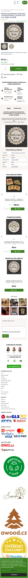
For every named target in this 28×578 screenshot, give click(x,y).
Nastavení (14, 570)
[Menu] (24, 2)
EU (1, 390)
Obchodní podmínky (5, 407)
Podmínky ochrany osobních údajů (8, 408)
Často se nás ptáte (5, 392)
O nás (2, 373)
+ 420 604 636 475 (15, 357)
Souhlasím (14, 574)
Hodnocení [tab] (17, 108)
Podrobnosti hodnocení (21, 21)
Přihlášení (3, 399)
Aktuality (2, 386)
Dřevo (12, 162)
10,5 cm (13, 164)
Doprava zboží (4, 405)
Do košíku (18, 69)
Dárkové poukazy (4, 382)
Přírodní (13, 157)
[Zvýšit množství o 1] (7, 69)
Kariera (2, 388)
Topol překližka (14, 166)
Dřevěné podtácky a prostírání (18, 153)
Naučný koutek (4, 393)
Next (26, 194)
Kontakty (2, 377)
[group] (14, 277)
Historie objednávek (5, 403)
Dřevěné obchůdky (4, 375)
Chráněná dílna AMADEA (6, 380)
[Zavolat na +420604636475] (15, 2)
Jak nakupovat (4, 379)
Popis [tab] (9, 108)
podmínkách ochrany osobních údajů (13, 566)
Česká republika (14, 159)
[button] (14, 288)
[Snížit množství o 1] (3, 69)
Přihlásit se (5, 335)
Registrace (3, 401)
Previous (2, 194)
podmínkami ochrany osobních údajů (11, 332)
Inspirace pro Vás (4, 384)
